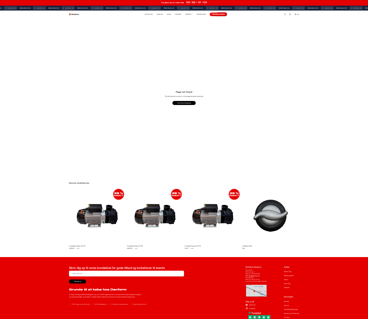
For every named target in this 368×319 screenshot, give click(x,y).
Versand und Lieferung (291, 313)
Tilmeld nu (77, 281)
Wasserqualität (289, 276)
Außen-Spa (288, 271)
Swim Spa (287, 283)
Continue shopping (184, 103)
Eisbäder (287, 287)
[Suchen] (285, 14)
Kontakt (286, 301)
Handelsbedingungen (291, 309)
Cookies (286, 317)
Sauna (286, 279)
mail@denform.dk (254, 275)
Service (286, 305)
